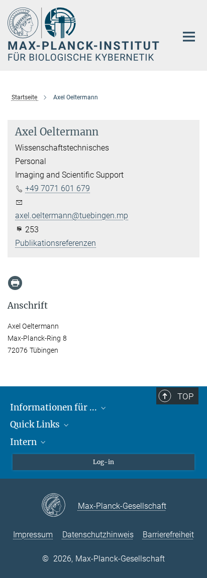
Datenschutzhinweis (98, 534)
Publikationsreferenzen (55, 243)
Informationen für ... (54, 407)
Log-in (103, 462)
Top (185, 396)
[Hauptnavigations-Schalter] (189, 37)
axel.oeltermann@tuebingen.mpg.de (79, 215)
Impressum (33, 534)
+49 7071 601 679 (57, 188)
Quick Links (36, 424)
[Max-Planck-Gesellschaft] (59, 506)
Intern (24, 442)
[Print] (15, 283)
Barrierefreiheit (168, 534)
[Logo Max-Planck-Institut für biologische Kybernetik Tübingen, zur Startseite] (85, 34)
